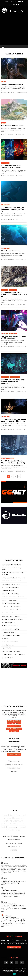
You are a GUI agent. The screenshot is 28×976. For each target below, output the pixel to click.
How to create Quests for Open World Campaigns (13, 337)
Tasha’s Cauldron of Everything (10, 593)
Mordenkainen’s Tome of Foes (10, 625)
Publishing (20, 1)
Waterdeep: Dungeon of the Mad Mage (12, 619)
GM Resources (5, 163)
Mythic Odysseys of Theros (9, 600)
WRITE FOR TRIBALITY (14, 726)
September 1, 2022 (22, 92)
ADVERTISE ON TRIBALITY (14, 728)
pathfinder (14, 824)
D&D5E (23, 827)
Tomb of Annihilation (7, 638)
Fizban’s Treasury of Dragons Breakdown (13, 577)
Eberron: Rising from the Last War (11, 606)
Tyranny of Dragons (7, 657)
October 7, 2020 (21, 429)
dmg (5, 827)
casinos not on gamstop (14, 768)
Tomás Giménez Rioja (8, 92)
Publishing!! (14, 731)
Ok (14, 973)
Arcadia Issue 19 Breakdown (12, 84)
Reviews (3, 81)
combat (18, 830)
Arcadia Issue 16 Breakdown (12, 126)
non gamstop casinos (14, 846)
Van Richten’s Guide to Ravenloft (11, 587)
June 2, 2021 (20, 175)
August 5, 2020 (21, 471)
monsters (22, 824)
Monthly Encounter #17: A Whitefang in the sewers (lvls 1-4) (14, 294)
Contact (13, 1)
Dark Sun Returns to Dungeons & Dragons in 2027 (14, 865)
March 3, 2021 (20, 219)
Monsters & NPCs (15, 377)
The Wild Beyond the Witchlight (10, 584)
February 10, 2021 (21, 259)
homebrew (8, 821)
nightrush (14, 771)
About (6, 1)
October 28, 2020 (21, 391)
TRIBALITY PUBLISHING (14, 754)
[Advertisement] (14, 29)
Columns (3, 333)
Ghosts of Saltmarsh (7, 613)
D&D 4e (10, 830)
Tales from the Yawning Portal (10, 641)
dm (24, 815)
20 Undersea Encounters (11, 251)
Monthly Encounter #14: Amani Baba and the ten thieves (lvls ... (14, 420)
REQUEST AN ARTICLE (14, 723)
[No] (26, 971)
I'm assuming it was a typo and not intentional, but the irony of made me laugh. (13, 882)
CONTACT (17, 720)
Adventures (4, 290)
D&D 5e (3, 458)
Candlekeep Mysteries (8, 590)
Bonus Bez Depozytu (14, 839)
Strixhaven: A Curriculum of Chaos (11, 581)
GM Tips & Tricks (11, 333)
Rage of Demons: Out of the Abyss (11, 651)
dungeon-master (19, 818)
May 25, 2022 (20, 134)
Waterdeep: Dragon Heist (9, 622)
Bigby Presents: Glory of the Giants (11, 564)
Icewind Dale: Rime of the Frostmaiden (12, 597)
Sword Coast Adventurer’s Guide (11, 635)
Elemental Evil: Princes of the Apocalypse (13, 654)
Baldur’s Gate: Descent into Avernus (12, 609)
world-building (8, 818)
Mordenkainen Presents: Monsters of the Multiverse (13, 573)
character (6, 824)
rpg (18, 815)
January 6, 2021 (21, 304)
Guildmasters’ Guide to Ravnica (10, 616)
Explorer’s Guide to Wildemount (11, 603)
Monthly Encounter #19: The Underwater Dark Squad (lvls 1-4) (13, 209)
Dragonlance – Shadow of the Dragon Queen (12, 568)
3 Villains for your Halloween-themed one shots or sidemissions (13, 381)
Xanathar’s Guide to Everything (10, 629)
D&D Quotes (14, 850)
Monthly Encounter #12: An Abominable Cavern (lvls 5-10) (13, 462)
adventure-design (14, 827)
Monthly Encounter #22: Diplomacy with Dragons (11, 166)
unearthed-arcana (19, 821)
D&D (13, 815)
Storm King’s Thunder (8, 645)
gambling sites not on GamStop (14, 764)
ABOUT (10, 720)
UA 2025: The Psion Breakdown (9, 880)
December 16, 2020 (22, 346)
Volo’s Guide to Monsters (8, 632)
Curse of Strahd (6, 648)
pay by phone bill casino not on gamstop (14, 836)
